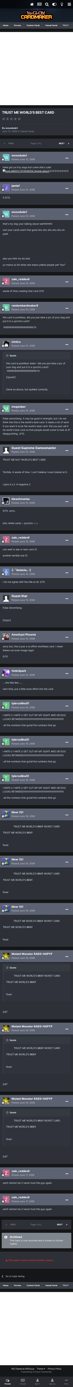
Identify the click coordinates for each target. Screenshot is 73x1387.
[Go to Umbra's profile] (6, 343)
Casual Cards (27, 131)
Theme (40, 1368)
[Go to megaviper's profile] (6, 408)
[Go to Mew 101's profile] (6, 814)
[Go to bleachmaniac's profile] (6, 501)
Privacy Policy (54, 1368)
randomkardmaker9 (25, 305)
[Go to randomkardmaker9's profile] (6, 307)
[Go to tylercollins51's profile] (6, 705)
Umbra (16, 341)
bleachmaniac (21, 499)
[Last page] (68, 143)
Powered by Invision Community (36, 1371)
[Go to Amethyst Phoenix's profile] (6, 636)
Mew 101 (17, 812)
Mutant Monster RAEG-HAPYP (32, 954)
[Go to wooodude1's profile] (6, 157)
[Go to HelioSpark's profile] (6, 673)
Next (62, 143)
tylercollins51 (20, 703)
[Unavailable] (26, 171)
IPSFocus (29, 1368)
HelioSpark (19, 670)
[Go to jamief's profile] (6, 187)
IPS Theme (17, 1368)
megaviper (19, 406)
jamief (16, 185)
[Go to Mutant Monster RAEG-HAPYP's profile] (6, 956)
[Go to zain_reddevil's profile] (6, 281)
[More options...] (66, 158)
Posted (23, 159)
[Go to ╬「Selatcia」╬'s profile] (6, 572)
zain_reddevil (20, 279)
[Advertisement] (36, 68)
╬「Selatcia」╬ (21, 570)
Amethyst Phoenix (24, 634)
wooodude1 (11, 128)
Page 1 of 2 (36, 143)
